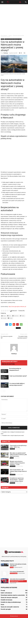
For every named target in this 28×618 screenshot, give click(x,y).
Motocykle (12, 448)
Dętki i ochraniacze (6, 593)
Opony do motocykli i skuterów (10, 607)
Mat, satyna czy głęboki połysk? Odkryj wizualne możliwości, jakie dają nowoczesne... (18, 454)
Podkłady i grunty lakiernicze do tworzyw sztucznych (16, 581)
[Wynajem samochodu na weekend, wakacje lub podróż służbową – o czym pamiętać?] (5, 463)
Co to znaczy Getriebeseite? (17, 571)
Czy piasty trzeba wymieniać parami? (22, 337)
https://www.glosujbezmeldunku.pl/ (17, 306)
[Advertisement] (14, 19)
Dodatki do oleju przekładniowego (11, 602)
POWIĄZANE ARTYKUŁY (9, 361)
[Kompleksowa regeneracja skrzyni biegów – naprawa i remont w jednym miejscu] (5, 480)
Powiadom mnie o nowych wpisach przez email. (13, 435)
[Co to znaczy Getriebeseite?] (5, 573)
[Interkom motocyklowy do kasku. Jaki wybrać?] (5, 564)
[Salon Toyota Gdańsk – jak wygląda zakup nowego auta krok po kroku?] (5, 471)
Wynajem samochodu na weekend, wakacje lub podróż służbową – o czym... (17, 463)
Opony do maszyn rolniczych (9, 597)
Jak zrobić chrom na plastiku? (17, 579)
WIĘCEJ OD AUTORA (8, 364)
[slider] (5, 310)
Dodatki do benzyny (6, 600)
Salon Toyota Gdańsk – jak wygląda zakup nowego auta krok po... (18, 471)
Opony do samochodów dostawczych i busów (13, 39)
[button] (26, 2)
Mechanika (12, 482)
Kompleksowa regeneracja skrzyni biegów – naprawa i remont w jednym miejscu (17, 479)
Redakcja (6, 53)
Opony (2, 39)
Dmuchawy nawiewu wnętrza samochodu (13, 595)
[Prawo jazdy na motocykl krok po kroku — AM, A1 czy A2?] (5, 447)
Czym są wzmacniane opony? (18, 376)
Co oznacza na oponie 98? (6, 337)
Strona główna (4, 35)
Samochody (12, 466)
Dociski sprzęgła (13, 573)
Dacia (2, 604)
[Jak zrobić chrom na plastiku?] (5, 580)
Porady (11, 457)
